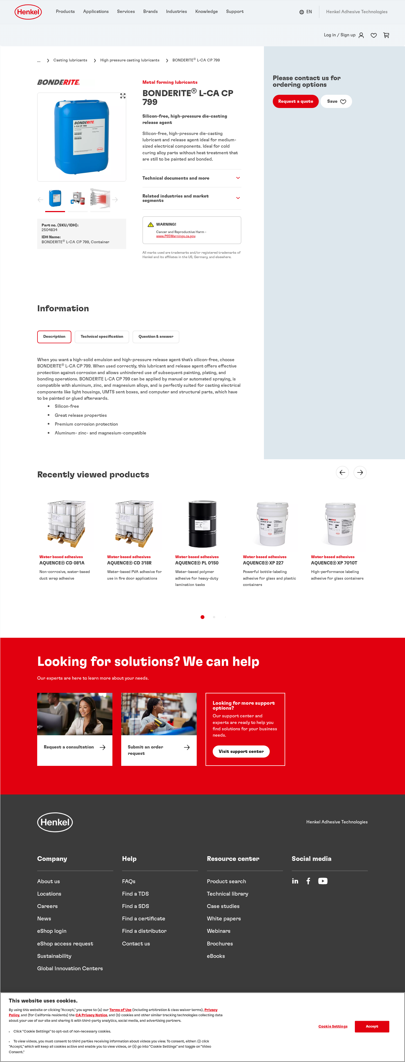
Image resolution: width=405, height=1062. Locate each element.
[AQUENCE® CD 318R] (134, 550)
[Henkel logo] (29, 12)
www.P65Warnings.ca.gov (175, 236)
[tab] (54, 337)
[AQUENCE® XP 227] (270, 550)
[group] (81, 152)
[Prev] (339, 472)
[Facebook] (308, 881)
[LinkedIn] (295, 881)
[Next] (356, 472)
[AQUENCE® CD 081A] (66, 550)
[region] (202, 1027)
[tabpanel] (139, 394)
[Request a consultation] (74, 729)
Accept (372, 1026)
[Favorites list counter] (374, 35)
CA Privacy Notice (91, 1015)
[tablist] (202, 617)
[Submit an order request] (158, 729)
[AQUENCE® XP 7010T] (338, 550)
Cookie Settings (332, 1026)
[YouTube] (323, 881)
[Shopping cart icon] (386, 35)
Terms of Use (120, 1010)
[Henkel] (55, 822)
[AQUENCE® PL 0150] (202, 550)
